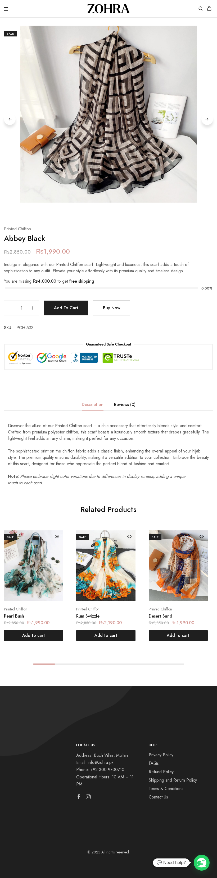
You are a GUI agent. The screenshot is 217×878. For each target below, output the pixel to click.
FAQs (154, 763)
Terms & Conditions (166, 789)
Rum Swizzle (88, 616)
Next (207, 119)
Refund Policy (161, 772)
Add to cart (66, 308)
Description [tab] (92, 404)
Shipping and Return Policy (173, 780)
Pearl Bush (14, 616)
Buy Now (111, 308)
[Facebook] (79, 797)
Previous (10, 119)
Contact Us (158, 797)
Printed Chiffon (17, 229)
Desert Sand (160, 616)
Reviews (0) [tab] (124, 404)
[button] (33, 635)
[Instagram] (88, 798)
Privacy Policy (161, 755)
